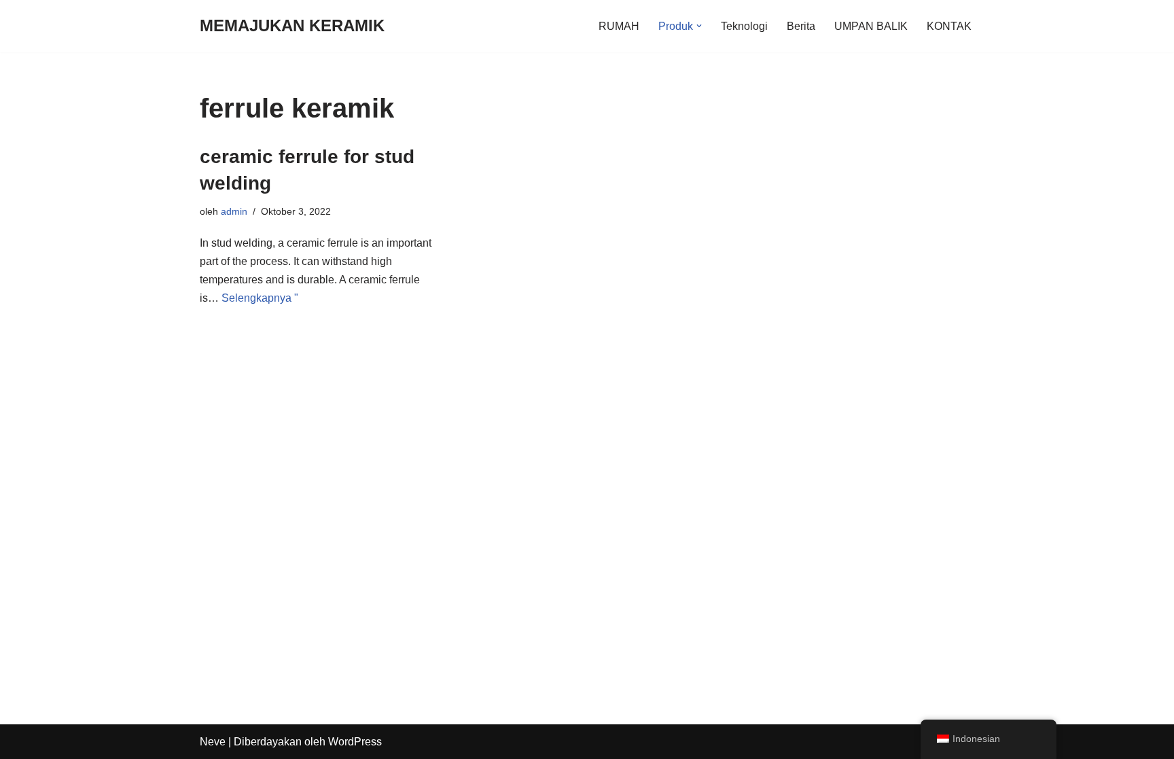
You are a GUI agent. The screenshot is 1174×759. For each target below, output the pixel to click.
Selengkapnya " (259, 298)
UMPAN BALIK (871, 26)
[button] (699, 26)
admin (234, 211)
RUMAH (619, 26)
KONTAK (949, 26)
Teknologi (744, 26)
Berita (801, 26)
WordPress (355, 741)
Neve (213, 741)
